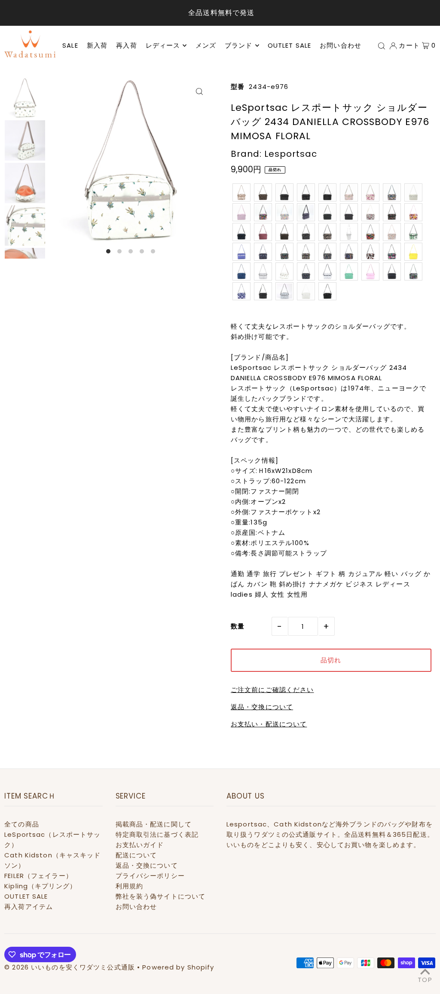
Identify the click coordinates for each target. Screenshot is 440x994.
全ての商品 (21, 824)
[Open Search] (382, 45)
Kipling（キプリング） (40, 885)
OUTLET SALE (26, 896)
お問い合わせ (136, 906)
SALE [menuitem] (70, 45)
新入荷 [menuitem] (97, 45)
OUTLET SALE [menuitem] (289, 45)
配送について (136, 855)
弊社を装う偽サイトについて (161, 896)
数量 (237, 626)
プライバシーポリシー (150, 875)
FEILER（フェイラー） (38, 875)
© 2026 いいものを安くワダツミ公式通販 (69, 967)
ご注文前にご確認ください (272, 689)
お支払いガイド (140, 844)
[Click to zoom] (199, 91)
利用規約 (130, 885)
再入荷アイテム (28, 906)
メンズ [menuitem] (206, 45)
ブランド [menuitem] (239, 45)
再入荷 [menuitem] (126, 45)
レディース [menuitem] (163, 45)
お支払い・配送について (269, 724)
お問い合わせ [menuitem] (340, 45)
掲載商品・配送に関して (154, 824)
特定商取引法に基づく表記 (157, 834)
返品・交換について (262, 706)
